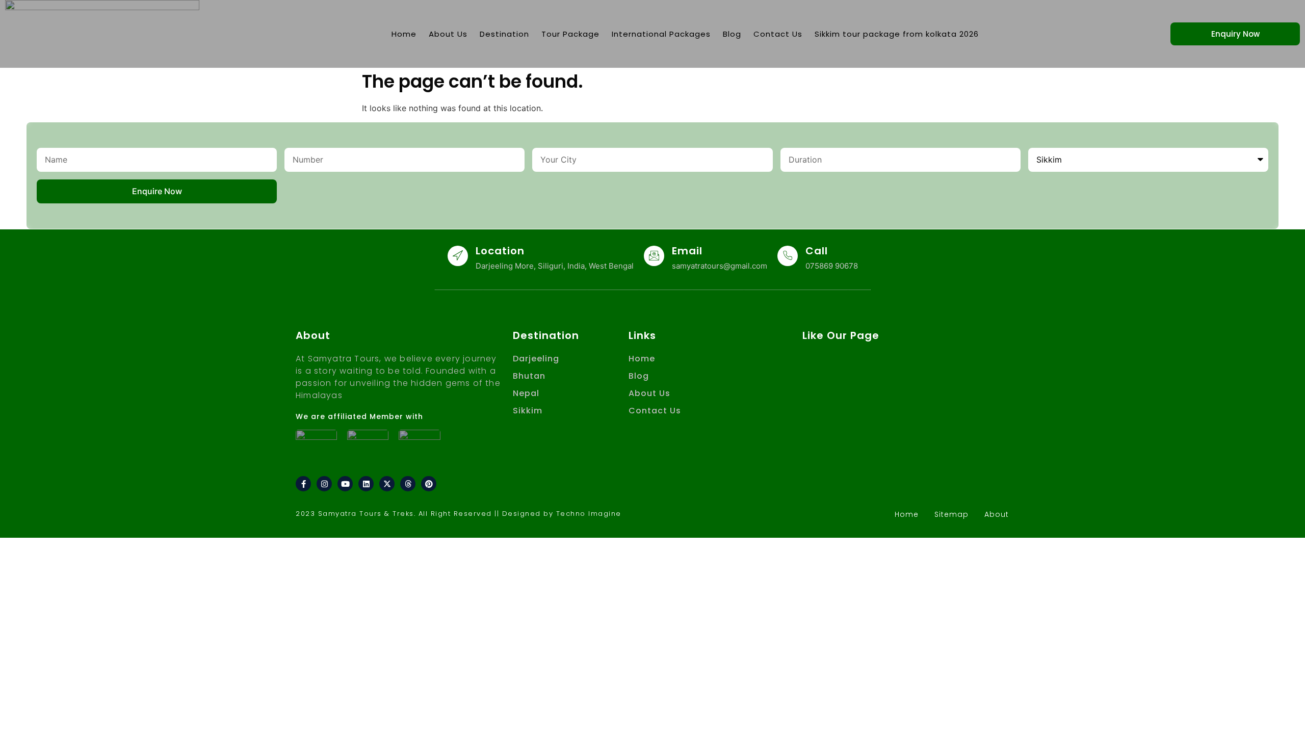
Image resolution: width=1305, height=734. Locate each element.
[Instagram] (324, 483)
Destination (504, 34)
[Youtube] (345, 483)
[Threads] (407, 483)
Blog (732, 34)
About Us (448, 34)
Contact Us (777, 34)
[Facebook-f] (303, 483)
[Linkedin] (366, 483)
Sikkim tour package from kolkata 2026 (897, 34)
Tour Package (570, 34)
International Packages (661, 34)
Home (404, 34)
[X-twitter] (387, 483)
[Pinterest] (428, 483)
